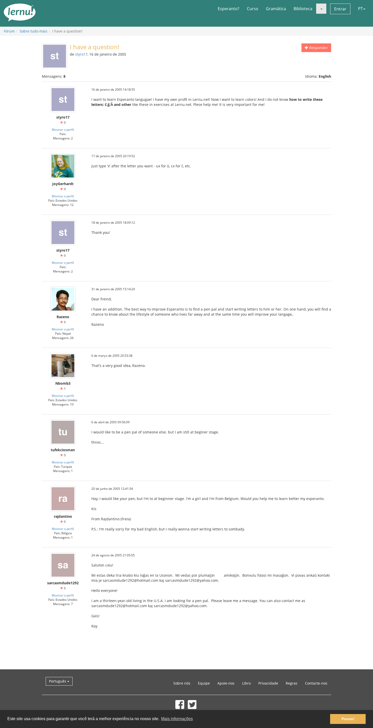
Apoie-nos (225, 683)
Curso (252, 8)
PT (360, 8)
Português (58, 681)
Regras (291, 683)
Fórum (9, 31)
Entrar (340, 9)
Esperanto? (228, 8)
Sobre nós (181, 683)
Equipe (204, 683)
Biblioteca (303, 8)
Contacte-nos (316, 683)
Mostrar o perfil (63, 129)
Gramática (276, 8)
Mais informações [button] (177, 719)
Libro (246, 683)
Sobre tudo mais (33, 31)
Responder (318, 47)
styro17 (81, 54)
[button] (321, 9)
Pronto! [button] (348, 719)
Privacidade (268, 683)
